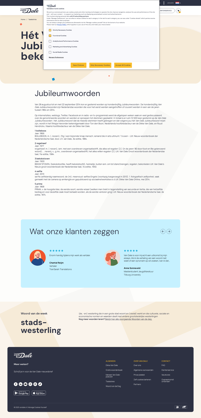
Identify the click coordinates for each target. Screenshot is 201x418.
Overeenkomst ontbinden (168, 380)
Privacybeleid (139, 374)
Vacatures (166, 374)
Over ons (137, 365)
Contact (166, 361)
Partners (137, 384)
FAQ (163, 365)
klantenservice (165, 11)
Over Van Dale (141, 361)
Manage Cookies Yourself (37, 407)
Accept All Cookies (123, 65)
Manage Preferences (56, 57)
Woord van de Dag (113, 386)
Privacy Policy (61, 25)
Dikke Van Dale (112, 365)
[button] (163, 231)
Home (24, 19)
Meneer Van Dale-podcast (113, 375)
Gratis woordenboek (114, 370)
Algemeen (110, 361)
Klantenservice (168, 370)
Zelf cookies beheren (142, 379)
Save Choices (78, 65)
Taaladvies (32, 19)
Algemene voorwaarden (143, 370)
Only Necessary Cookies (100, 65)
